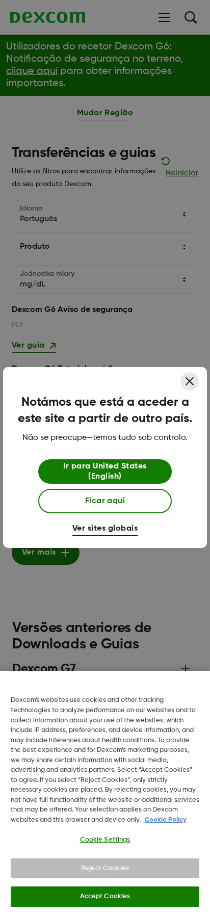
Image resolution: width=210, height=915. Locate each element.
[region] (105, 793)
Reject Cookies (105, 868)
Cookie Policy (166, 820)
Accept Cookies (105, 896)
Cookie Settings (105, 839)
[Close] (189, 381)
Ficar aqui (105, 501)
